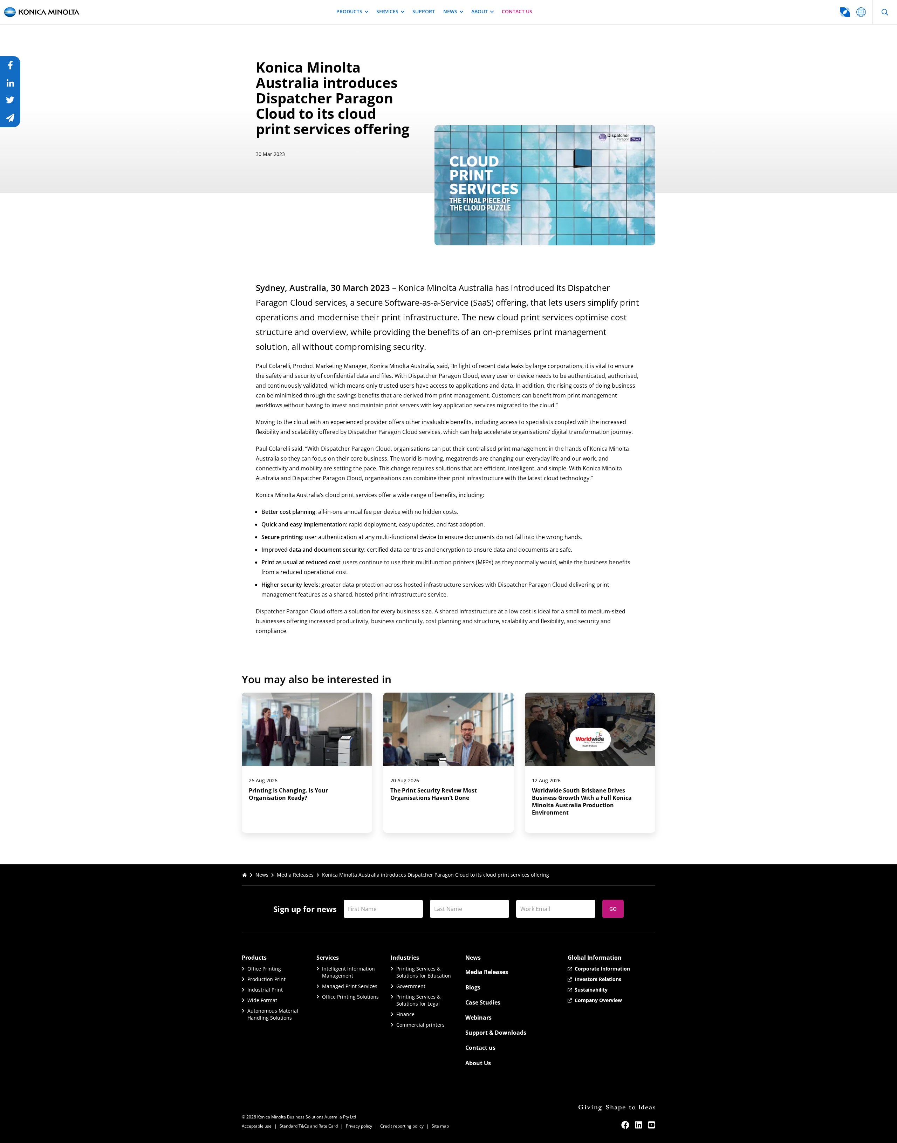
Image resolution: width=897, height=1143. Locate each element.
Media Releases (295, 874)
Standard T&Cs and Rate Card (309, 1126)
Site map (440, 1126)
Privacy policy (359, 1126)
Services (387, 11)
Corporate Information (602, 968)
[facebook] (625, 1125)
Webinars (478, 1017)
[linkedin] (638, 1125)
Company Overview (598, 1000)
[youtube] (651, 1125)
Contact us (517, 11)
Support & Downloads (495, 1032)
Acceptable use (257, 1126)
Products (349, 11)
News (450, 11)
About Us (478, 1063)
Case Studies (482, 1002)
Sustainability (591, 989)
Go (613, 908)
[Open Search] (884, 12)
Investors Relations (598, 979)
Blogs (472, 987)
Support (423, 11)
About (479, 11)
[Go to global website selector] (861, 12)
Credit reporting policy (402, 1126)
